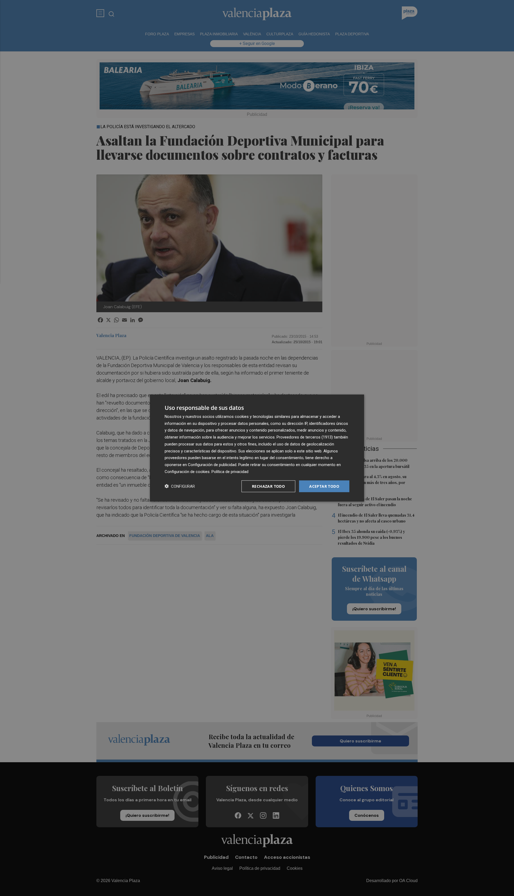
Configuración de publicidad (212, 464)
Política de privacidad (229, 471)
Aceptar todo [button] (324, 486)
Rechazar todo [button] (268, 486)
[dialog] (257, 448)
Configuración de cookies (187, 471)
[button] (180, 486)
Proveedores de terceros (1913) (305, 437)
